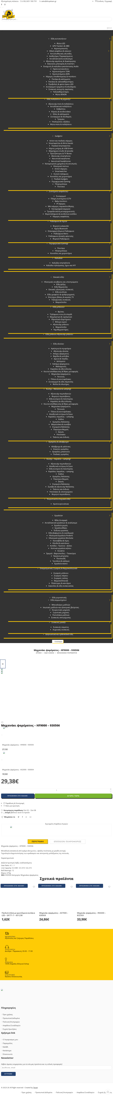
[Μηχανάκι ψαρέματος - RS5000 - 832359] (94, 899)
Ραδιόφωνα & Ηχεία (58, 221)
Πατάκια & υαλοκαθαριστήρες (60, 81)
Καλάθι (5, 1047)
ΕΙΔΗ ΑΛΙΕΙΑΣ (49, 653)
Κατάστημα (7, 1051)
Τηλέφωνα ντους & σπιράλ (61, 314)
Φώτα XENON (61, 94)
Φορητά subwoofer (61, 226)
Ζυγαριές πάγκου (61, 575)
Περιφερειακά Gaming (61, 181)
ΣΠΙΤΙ (57, 272)
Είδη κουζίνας (61, 292)
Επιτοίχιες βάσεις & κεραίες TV (61, 297)
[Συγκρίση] (111, 28)
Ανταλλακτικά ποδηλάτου (61, 106)
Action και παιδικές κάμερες (60, 141)
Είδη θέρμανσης (61, 287)
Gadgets (58, 136)
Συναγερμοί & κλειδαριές (61, 116)
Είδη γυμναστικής (59, 597)
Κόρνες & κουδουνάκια (61, 111)
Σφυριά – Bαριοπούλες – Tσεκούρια (61, 553)
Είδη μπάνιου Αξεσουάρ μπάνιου (59, 334)
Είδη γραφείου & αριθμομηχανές (61, 294)
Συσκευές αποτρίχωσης (61, 617)
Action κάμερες (61, 169)
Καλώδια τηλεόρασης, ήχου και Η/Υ (61, 265)
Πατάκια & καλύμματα (61, 79)
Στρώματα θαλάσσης (61, 427)
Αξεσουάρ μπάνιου (61, 324)
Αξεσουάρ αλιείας (61, 351)
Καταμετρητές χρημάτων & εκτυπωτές (61, 163)
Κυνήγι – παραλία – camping (58, 459)
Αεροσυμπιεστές (61, 48)
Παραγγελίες (7, 1043)
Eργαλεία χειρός (61, 525)
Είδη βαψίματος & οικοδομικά (61, 533)
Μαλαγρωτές (61, 366)
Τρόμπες (61, 119)
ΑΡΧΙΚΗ (39, 653)
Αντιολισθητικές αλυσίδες (61, 53)
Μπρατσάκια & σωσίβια (61, 424)
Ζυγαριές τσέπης (61, 578)
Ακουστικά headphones (61, 161)
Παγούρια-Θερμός (61, 429)
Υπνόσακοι (60, 434)
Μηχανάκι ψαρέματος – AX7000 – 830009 (53, 914)
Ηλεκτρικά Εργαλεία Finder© (61, 535)
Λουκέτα (60, 551)
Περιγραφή (38, 841)
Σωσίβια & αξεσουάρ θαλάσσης (61, 487)
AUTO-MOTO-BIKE (57, 34)
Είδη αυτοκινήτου (58, 38)
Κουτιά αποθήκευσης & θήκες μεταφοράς (61, 371)
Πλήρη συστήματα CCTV (61, 198)
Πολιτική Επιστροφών (11, 1022)
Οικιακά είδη (58, 277)
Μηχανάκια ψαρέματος (61, 374)
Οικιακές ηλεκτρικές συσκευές (60, 289)
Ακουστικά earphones (61, 158)
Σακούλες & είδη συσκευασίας (60, 586)
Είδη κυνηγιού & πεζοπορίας (61, 399)
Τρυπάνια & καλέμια (61, 561)
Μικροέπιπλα (61, 302)
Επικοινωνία (7, 1054)
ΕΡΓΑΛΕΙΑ (56, 511)
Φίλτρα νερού (61, 322)
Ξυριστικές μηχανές (61, 612)
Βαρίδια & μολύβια (61, 356)
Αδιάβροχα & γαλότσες (61, 446)
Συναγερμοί (61, 196)
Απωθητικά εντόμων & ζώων (61, 414)
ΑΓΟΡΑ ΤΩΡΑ (73, 796)
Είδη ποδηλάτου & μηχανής (58, 99)
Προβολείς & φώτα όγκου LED (60, 84)
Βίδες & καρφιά (61, 520)
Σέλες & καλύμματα (61, 114)
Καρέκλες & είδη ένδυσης (61, 369)
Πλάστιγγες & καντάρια (61, 583)
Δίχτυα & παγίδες (61, 359)
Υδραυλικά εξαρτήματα (61, 319)
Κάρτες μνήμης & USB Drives (61, 148)
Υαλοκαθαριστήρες (61, 92)
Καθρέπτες (60, 109)
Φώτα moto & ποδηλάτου (61, 124)
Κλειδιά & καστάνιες (61, 543)
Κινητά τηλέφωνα (61, 174)
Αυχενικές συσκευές (61, 629)
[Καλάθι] (108, 28)
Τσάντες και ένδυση (61, 437)
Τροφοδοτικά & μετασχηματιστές (61, 211)
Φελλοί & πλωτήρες (61, 384)
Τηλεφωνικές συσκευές (61, 299)
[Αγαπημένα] (109, 28)
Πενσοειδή (60, 558)
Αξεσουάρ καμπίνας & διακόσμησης (61, 61)
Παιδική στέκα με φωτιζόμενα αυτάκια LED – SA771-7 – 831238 (18, 914)
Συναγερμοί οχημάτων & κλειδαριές (61, 87)
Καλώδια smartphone (61, 263)
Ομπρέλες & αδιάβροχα (58, 442)
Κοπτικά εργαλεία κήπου (61, 548)
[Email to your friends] (30, 817)
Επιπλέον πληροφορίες (67, 841)
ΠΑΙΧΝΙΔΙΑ (58, 642)
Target (35, 1088)
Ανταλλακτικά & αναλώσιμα (61, 58)
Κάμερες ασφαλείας (61, 216)
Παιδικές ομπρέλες (61, 454)
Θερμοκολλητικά (61, 581)
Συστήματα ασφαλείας (58, 191)
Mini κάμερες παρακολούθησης (61, 206)
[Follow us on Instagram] (5, 4)
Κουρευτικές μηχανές (61, 610)
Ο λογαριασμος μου (10, 1040)
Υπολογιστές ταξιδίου (61, 121)
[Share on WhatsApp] (26, 817)
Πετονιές (61, 376)
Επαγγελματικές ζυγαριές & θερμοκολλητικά (58, 568)
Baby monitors (61, 201)
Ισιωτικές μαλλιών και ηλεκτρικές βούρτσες (61, 607)
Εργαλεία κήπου (61, 563)
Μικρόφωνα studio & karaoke (61, 151)
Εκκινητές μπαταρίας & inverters (60, 64)
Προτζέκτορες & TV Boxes (61, 153)
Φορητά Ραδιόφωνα (61, 239)
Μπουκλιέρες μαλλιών (61, 605)
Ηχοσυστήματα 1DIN (61, 71)
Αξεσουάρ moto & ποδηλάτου (60, 104)
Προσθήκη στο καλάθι (18, 796)
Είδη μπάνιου (58, 307)
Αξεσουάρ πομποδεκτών (61, 393)
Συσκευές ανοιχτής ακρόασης (61, 89)
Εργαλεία (58, 515)
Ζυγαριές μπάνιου (60, 573)
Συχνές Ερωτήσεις (10, 1029)
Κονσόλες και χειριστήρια (61, 176)
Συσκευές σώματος (61, 627)
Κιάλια (61, 419)
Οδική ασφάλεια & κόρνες (60, 51)
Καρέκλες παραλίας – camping (60, 416)
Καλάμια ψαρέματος (60, 364)
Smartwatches (61, 171)
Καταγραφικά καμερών (61, 209)
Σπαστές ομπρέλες (61, 449)
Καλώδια (58, 258)
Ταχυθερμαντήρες (60, 329)
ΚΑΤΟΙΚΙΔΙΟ (57, 639)
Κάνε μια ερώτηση (12, 806)
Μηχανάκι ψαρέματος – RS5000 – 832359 (91, 914)
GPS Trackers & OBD (61, 46)
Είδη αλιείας (58, 344)
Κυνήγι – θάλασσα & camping (58, 389)
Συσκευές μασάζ (58, 622)
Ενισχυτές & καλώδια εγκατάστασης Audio (61, 66)
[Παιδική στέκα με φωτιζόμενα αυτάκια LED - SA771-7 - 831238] (19, 899)
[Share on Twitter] (18, 817)
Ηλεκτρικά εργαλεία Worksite (61, 538)
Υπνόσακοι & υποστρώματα (61, 492)
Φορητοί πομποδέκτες (61, 396)
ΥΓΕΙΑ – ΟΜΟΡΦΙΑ (57, 593)
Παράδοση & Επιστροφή (14, 803)
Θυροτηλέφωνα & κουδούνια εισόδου (61, 214)
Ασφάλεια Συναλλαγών (11, 1025)
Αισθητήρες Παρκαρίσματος (61, 56)
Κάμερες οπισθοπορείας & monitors (61, 76)
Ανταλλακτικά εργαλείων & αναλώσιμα (61, 523)
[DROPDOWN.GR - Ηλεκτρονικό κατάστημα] (8, 12)
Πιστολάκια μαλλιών (61, 615)
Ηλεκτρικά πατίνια (61, 166)
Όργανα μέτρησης (61, 556)
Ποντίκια (61, 186)
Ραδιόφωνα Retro (61, 233)
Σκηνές (61, 432)
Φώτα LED (61, 43)
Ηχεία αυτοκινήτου (61, 69)
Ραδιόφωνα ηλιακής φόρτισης (60, 236)
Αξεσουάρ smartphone (61, 156)
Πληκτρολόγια (61, 184)
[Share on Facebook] (22, 817)
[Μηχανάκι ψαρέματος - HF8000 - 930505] (2, 735)
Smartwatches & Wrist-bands (61, 143)
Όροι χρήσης (8, 1014)
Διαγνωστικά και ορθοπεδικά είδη (59, 634)
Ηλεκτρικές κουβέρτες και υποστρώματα (61, 282)
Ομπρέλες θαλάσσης (61, 422)
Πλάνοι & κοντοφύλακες (61, 379)
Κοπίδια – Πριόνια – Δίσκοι (61, 546)
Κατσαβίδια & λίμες (61, 540)
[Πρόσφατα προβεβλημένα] (107, 1091)
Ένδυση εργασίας (61, 530)
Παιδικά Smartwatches (61, 146)
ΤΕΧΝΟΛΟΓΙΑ (57, 131)
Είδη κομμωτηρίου (58, 600)
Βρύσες (61, 311)
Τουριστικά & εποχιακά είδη (58, 499)
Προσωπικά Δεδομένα (11, 1018)
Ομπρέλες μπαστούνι (61, 451)
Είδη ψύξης (61, 284)
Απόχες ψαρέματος (61, 353)
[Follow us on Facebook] (1, 4)
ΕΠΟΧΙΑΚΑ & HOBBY (57, 339)
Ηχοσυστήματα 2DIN (61, 74)
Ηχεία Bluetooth (61, 228)
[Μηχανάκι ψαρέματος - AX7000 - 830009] (56, 899)
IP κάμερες (60, 204)
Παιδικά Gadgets (61, 179)
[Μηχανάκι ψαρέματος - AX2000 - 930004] (2, 760)
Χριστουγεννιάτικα (61, 504)
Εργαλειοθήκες (61, 528)
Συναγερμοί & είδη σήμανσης (61, 382)
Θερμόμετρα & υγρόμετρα (61, 317)
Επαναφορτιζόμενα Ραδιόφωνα (61, 231)
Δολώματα (61, 361)
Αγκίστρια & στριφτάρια (61, 348)
